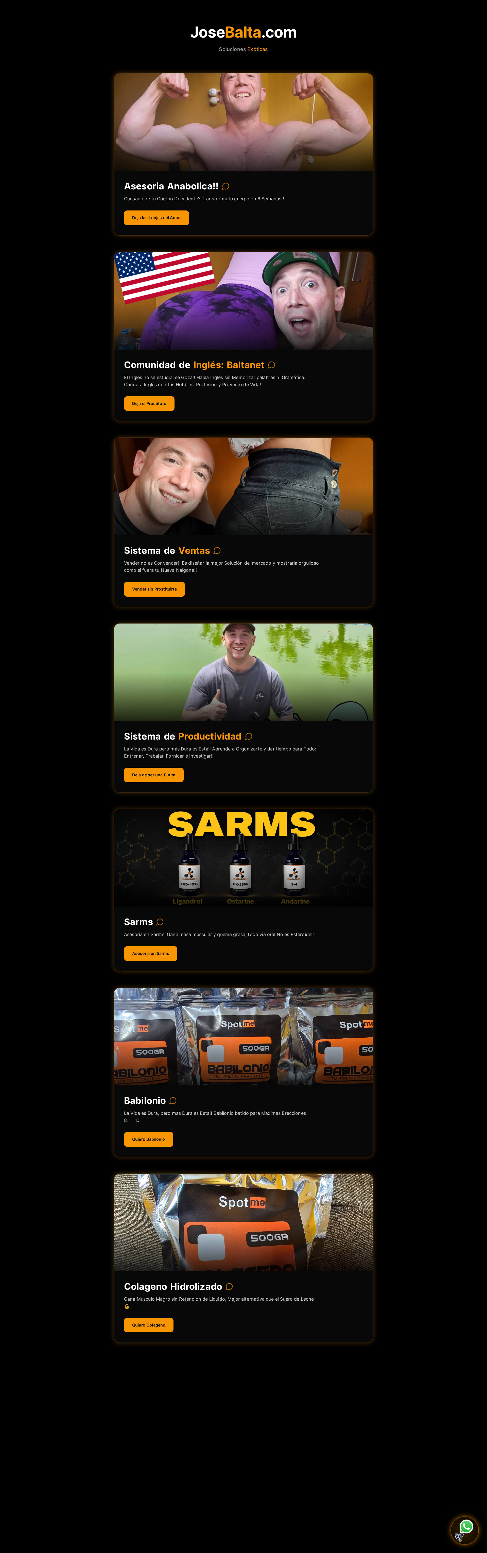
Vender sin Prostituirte (154, 589)
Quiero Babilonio (148, 1139)
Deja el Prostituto (149, 403)
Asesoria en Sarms (150, 953)
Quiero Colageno (148, 1325)
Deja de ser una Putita (154, 774)
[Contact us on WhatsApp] (464, 1530)
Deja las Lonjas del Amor (156, 217)
